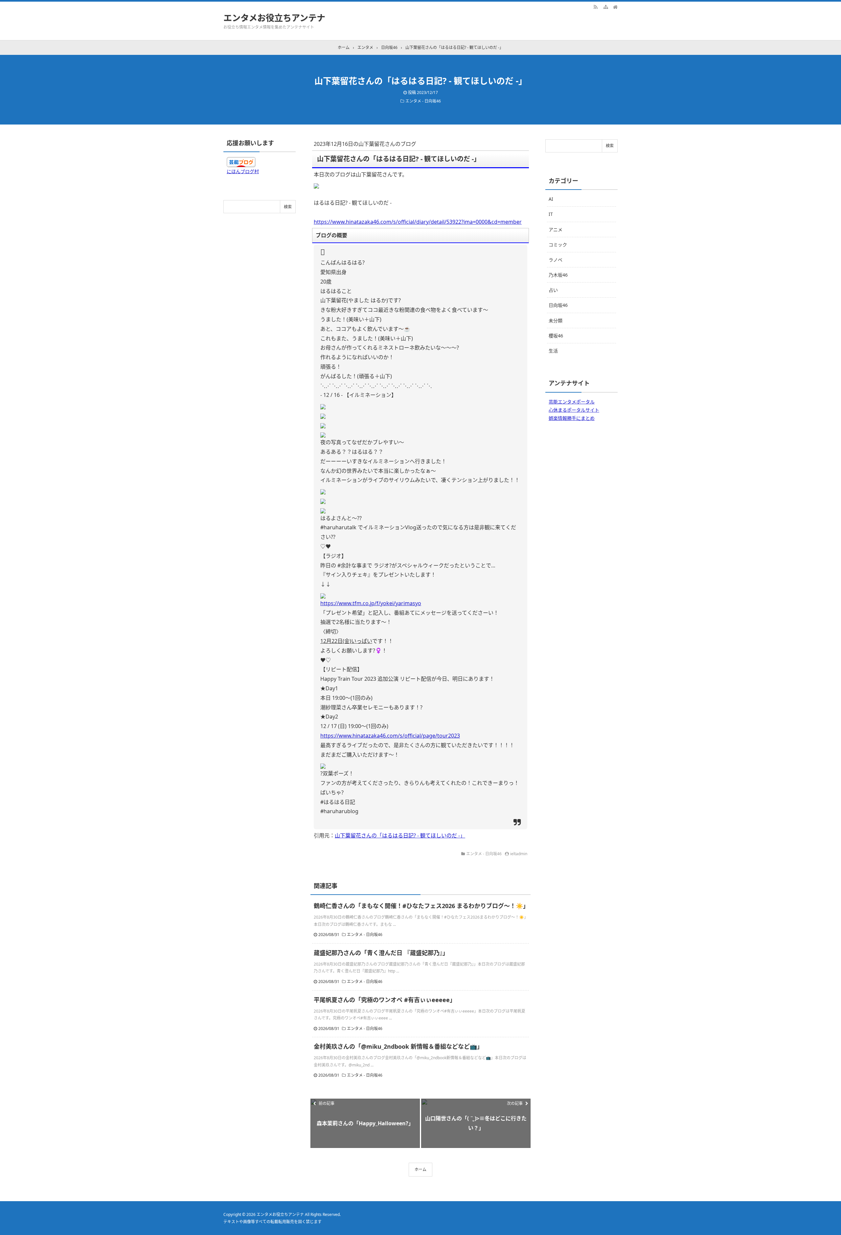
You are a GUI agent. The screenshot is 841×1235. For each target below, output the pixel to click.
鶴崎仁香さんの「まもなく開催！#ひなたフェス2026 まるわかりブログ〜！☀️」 (421, 906)
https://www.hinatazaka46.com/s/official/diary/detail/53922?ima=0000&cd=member (418, 221)
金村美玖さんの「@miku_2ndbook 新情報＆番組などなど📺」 (398, 1046)
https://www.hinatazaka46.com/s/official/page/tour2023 (390, 735)
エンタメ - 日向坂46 (423, 101)
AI (551, 199)
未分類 (555, 320)
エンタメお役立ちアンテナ (274, 18)
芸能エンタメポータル (572, 402)
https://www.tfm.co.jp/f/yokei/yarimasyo (370, 603)
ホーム (420, 1169)
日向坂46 (558, 305)
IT (551, 214)
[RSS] (596, 6)
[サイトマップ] (605, 6)
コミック (558, 244)
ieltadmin (518, 854)
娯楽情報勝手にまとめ (572, 418)
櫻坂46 (556, 335)
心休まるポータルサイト (574, 410)
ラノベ (555, 260)
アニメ (555, 229)
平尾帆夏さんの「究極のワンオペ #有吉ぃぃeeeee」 (385, 1000)
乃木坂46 (558, 275)
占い (553, 290)
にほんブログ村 (243, 171)
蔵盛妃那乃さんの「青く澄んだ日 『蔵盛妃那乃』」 (381, 953)
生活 (553, 351)
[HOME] (615, 6)
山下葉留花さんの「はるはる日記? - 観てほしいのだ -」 (400, 835)
